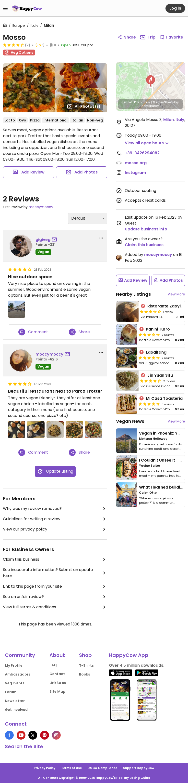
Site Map (57, 691)
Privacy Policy (44, 768)
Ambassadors (17, 674)
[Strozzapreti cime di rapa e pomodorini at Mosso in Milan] (55, 429)
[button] (150, 81)
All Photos (87, 106)
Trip (151, 37)
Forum (10, 692)
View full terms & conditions (29, 607)
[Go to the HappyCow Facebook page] (9, 735)
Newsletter (15, 700)
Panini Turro (158, 329)
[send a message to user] (55, 240)
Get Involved (16, 709)
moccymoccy (41, 206)
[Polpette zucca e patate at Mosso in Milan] (16, 429)
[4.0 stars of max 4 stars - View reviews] (13, 45)
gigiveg (42, 239)
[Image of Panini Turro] (126, 334)
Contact (57, 673)
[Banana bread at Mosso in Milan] (35, 429)
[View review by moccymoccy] (21, 360)
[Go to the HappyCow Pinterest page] (44, 735)
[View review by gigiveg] (21, 246)
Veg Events (14, 683)
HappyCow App (128, 655)
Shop (85, 655)
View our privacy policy (25, 529)
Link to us (57, 682)
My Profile (14, 665)
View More (176, 294)
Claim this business (21, 559)
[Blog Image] (126, 440)
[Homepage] (27, 8)
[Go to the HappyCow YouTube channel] (21, 735)
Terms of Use (71, 768)
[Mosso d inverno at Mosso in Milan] (74, 429)
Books (84, 674)
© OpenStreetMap (166, 102)
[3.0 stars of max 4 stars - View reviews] (151, 311)
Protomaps (142, 102)
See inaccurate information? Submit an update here (48, 573)
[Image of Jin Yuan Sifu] (127, 381)
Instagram (135, 172)
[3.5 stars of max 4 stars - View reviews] (149, 334)
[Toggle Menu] (5, 8)
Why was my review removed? (32, 508)
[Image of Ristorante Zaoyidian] (127, 311)
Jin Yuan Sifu (160, 375)
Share (130, 37)
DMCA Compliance (102, 768)
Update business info (146, 229)
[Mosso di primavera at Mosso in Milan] (93, 429)
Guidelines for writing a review (31, 519)
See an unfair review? (23, 596)
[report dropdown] (101, 238)
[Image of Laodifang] (126, 357)
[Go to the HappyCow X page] (32, 735)
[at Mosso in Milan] (16, 309)
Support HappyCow (138, 768)
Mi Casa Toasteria (164, 398)
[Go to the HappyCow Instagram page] (56, 735)
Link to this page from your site (32, 586)
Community (20, 655)
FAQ (53, 665)
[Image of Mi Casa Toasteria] (126, 404)
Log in (175, 8)
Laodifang (156, 352)
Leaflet (127, 102)
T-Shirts (86, 665)
